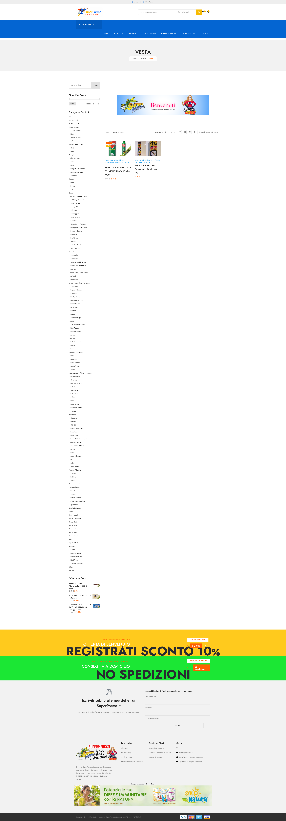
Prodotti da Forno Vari (78, 439)
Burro (72, 355)
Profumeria (74, 307)
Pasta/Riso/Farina (75, 442)
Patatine (73, 477)
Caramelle (74, 255)
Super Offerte (73, 542)
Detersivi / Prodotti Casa (78, 196)
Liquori (72, 186)
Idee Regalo (74, 328)
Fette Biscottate (75, 497)
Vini (71, 189)
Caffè (72, 162)
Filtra (72, 104)
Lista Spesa (131, 33)
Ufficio (71, 567)
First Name (148, 707)
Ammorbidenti (75, 203)
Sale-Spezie (74, 387)
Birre (72, 182)
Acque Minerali (75, 130)
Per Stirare (74, 238)
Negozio (117, 33)
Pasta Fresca (75, 362)
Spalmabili (74, 504)
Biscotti (72, 491)
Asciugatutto (74, 207)
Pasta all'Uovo (75, 456)
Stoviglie (73, 241)
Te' (71, 141)
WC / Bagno (75, 248)
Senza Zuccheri (74, 536)
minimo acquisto (198, 640)
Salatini (72, 480)
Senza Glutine (73, 522)
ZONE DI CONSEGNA (198, 661)
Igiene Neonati (75, 331)
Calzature (73, 210)
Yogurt (72, 369)
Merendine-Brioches (77, 501)
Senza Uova (73, 532)
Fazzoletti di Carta (76, 300)
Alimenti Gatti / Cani (76, 144)
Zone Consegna (149, 33)
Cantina (71, 179)
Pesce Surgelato (76, 556)
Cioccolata (74, 259)
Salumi (71, 511)
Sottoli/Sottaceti (76, 394)
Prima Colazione (74, 487)
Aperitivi (73, 473)
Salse (72, 463)
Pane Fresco (74, 432)
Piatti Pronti (74, 279)
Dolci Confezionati (75, 252)
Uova (72, 349)
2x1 (70, 117)
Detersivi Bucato (76, 231)
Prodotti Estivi (75, 304)
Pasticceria (74, 435)
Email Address (150, 696)
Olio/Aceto (74, 380)
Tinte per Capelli (76, 317)
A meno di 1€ (74, 120)
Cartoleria (73, 220)
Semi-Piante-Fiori (74, 515)
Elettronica (72, 269)
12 (166, 132)
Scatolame (74, 390)
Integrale (72, 335)
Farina (72, 449)
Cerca (96, 85)
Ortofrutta (72, 397)
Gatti (72, 151)
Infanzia (71, 321)
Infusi (72, 165)
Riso (72, 459)
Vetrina (71, 570)
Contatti (206, 33)
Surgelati (72, 546)
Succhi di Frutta (75, 137)
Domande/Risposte (169, 33)
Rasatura (73, 310)
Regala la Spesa (75, 508)
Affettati (73, 276)
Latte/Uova (72, 338)
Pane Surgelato (75, 553)
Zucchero (73, 175)
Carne (71, 193)
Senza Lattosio (74, 529)
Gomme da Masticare (78, 262)
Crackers (73, 418)
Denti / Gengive (76, 297)
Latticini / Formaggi (76, 352)
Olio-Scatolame (74, 376)
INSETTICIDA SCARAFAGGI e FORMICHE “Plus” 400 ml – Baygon (118, 171)
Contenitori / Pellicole (78, 224)
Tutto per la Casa (76, 245)
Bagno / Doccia (76, 290)
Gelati (72, 549)
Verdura (73, 411)
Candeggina (74, 213)
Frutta (72, 400)
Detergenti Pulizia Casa (78, 227)
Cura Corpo (74, 293)
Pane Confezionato (77, 428)
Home (105, 33)
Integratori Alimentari (77, 168)
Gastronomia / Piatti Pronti (78, 272)
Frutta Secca (74, 404)
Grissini (73, 425)
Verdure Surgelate (76, 563)
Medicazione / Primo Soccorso (80, 373)
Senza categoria (75, 518)
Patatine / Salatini (75, 470)
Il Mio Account (189, 33)
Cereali (73, 494)
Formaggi (73, 359)
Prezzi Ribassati (74, 484)
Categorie (86, 24)
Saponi (72, 314)
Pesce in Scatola (76, 383)
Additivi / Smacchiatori (78, 200)
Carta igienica (75, 217)
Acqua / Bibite (74, 127)
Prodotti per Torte (76, 172)
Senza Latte (73, 525)
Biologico (72, 155)
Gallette (73, 421)
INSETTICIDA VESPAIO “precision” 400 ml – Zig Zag (146, 169)
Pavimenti (73, 234)
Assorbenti (74, 286)
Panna (72, 345)
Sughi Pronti (74, 466)
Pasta (72, 452)
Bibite (72, 134)
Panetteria (72, 414)
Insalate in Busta (76, 407)
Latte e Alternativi (76, 342)
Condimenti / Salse (77, 446)
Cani (72, 148)
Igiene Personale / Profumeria (79, 283)
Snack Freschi (75, 366)
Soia (70, 539)
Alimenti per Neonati (77, 324)
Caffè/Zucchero (74, 158)
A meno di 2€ (74, 123)
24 (174, 132)
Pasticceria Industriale (78, 265)
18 (169, 132)
